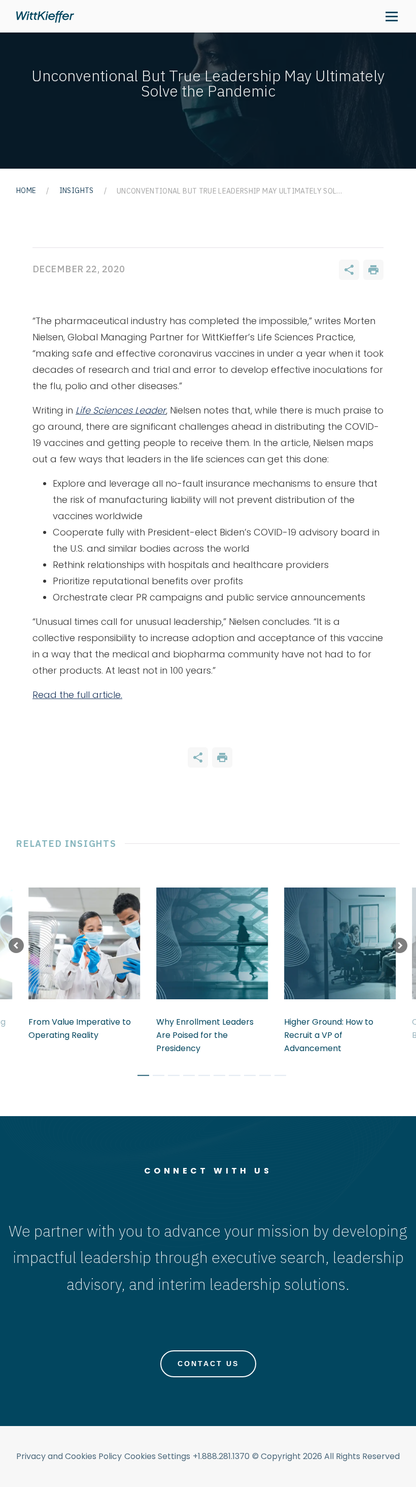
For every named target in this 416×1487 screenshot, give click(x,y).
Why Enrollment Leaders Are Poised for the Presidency (205, 1035)
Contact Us (208, 1363)
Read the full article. (77, 694)
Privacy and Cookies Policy (69, 1456)
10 (276, 1077)
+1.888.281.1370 (221, 1456)
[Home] (45, 16)
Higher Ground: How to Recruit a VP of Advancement (328, 1035)
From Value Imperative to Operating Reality (79, 1028)
